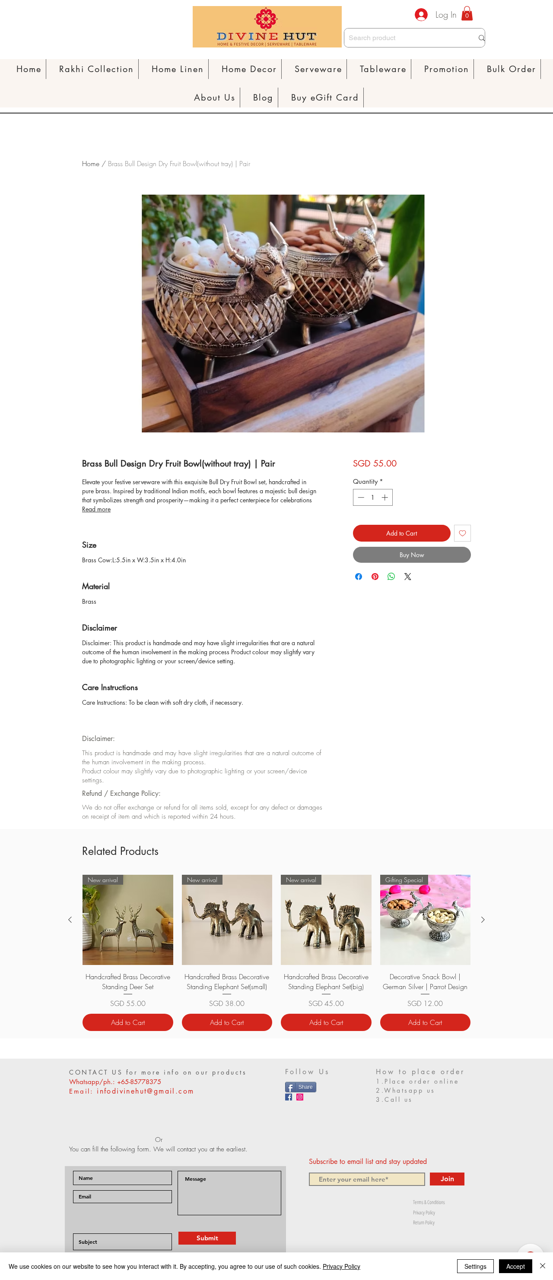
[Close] (542, 1266)
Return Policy (424, 1222)
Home (90, 163)
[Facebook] (288, 1097)
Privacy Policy (424, 1212)
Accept (515, 1266)
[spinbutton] (372, 497)
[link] (467, 13)
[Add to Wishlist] (462, 533)
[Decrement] (360, 497)
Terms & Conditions (429, 1202)
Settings (475, 1266)
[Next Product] (483, 919)
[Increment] (385, 497)
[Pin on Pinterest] (375, 576)
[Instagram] (299, 1097)
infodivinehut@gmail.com (145, 1091)
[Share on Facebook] (358, 576)
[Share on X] (408, 576)
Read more (96, 509)
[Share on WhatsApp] (391, 576)
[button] (178, 69)
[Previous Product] (70, 919)
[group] (276, 952)
